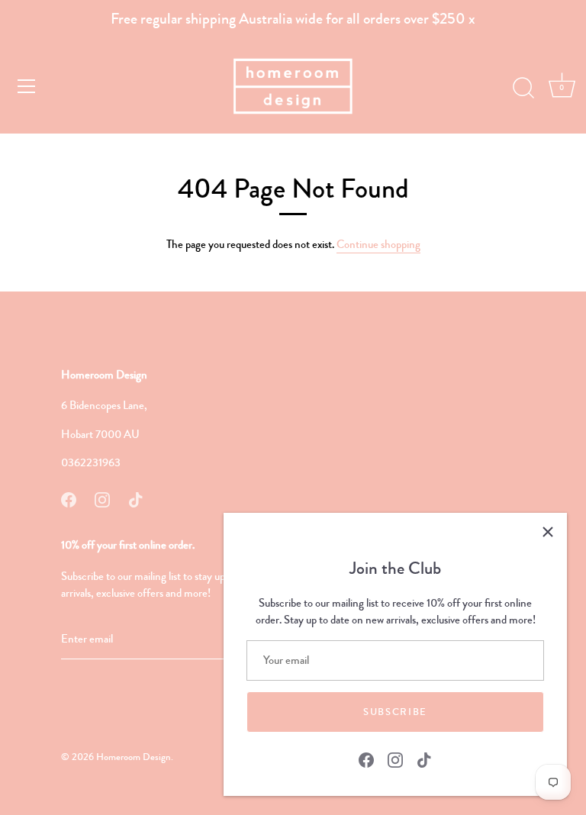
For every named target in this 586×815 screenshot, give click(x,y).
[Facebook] (366, 758)
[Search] (523, 88)
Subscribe (395, 712)
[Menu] (26, 86)
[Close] (548, 532)
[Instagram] (395, 758)
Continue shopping (378, 244)
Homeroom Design (133, 757)
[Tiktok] (424, 758)
